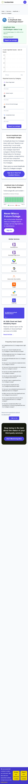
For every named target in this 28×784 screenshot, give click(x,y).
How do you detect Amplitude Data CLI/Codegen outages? (11, 372)
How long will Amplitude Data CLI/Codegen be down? (14, 359)
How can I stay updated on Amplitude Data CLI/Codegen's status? (13, 363)
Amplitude (15, 11)
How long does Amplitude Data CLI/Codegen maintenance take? (10, 385)
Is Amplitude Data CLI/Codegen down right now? (14, 346)
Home (3, 11)
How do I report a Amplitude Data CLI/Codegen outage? (11, 381)
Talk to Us (14, 418)
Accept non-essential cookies (16, 776)
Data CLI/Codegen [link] (6, 13)
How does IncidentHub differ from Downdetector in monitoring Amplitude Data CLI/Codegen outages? (13, 405)
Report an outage (11, 40)
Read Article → (9, 334)
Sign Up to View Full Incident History (14, 174)
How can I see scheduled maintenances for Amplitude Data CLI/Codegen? (14, 389)
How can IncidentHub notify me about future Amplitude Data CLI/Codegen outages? (12, 399)
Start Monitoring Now (14, 439)
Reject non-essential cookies (23, 776)
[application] (14, 64)
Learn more (4, 782)
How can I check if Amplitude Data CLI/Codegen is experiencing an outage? (13, 350)
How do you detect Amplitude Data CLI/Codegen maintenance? (11, 376)
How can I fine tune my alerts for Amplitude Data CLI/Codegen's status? (14, 368)
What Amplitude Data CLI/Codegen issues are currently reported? (13, 355)
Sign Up (9, 230)
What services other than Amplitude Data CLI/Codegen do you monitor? (13, 394)
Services (8, 11)
